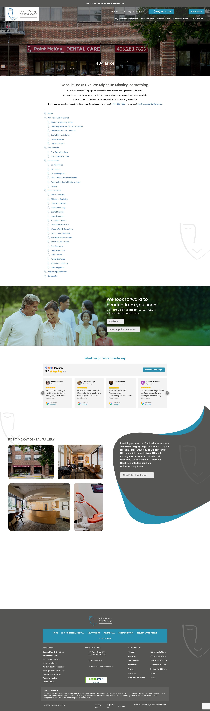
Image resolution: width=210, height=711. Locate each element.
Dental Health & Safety (61, 135)
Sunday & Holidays (136, 677)
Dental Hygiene (57, 267)
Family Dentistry (58, 195)
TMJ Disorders (57, 246)
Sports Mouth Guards (60, 242)
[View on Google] (47, 383)
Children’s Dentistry (59, 199)
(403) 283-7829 (162, 11)
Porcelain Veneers (59, 220)
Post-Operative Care (60, 156)
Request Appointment (57, 272)
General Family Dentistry (53, 652)
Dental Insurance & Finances (63, 130)
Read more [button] (50, 398)
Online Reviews (57, 139)
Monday (131, 652)
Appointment (125, 313)
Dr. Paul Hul (55, 169)
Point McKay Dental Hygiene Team (65, 182)
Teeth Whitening (58, 207)
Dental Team (163, 18)
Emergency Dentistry (60, 224)
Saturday (132, 673)
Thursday (132, 665)
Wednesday (133, 660)
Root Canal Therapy (59, 263)
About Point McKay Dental (62, 122)
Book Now (196, 11)
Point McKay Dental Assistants (64, 177)
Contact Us (197, 18)
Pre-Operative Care (59, 152)
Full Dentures (56, 254)
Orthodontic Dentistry (60, 233)
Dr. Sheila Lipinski (58, 173)
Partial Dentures (58, 259)
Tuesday (132, 656)
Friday (131, 669)
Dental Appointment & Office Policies (67, 126)
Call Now (114, 321)
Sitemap (121, 706)
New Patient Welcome (135, 475)
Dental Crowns (57, 212)
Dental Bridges (57, 216)
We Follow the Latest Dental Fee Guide (105, 3)
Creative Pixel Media (158, 705)
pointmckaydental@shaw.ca (149, 104)
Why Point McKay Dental (126, 18)
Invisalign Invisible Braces (61, 237)
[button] (42, 393)
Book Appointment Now (122, 329)
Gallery (54, 186)
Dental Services (180, 18)
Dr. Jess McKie (57, 165)
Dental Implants (58, 250)
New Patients (147, 18)
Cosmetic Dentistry (59, 203)
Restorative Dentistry (52, 674)
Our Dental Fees (58, 143)
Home (50, 113)
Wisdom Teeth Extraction (62, 229)
